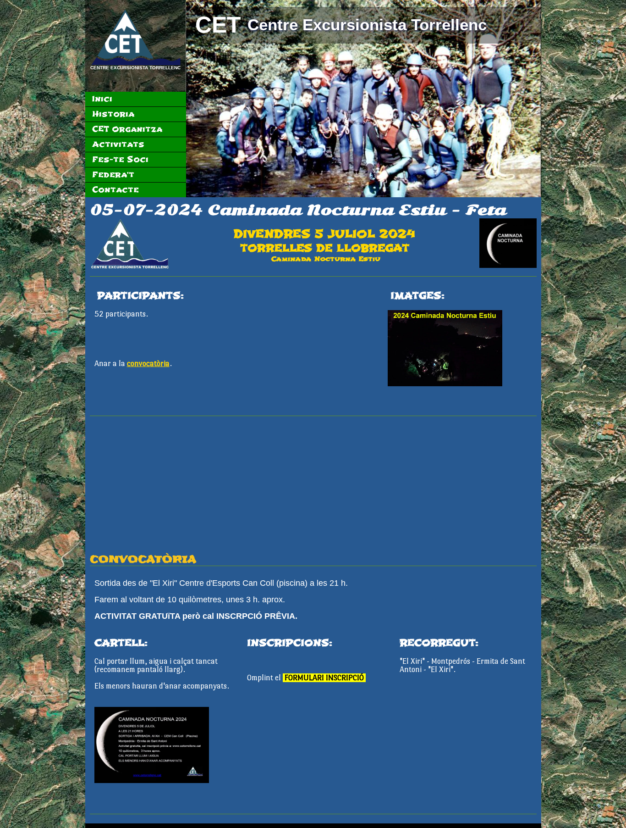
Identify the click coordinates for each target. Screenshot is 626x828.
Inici (102, 99)
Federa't (113, 174)
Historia (113, 114)
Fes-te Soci (120, 159)
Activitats (118, 144)
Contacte (115, 189)
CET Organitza (127, 129)
